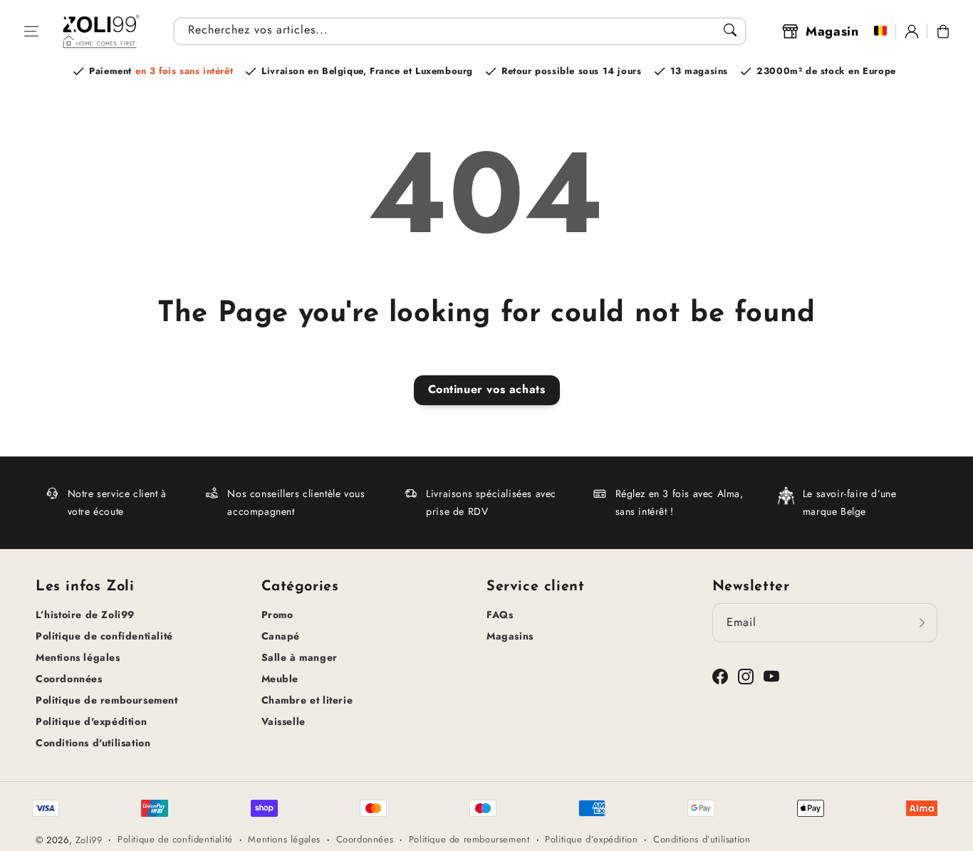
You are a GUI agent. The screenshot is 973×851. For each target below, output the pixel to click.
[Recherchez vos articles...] (730, 30)
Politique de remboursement (107, 700)
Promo (277, 614)
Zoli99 (89, 840)
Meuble (280, 679)
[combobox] (460, 31)
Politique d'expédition (91, 721)
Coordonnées (69, 679)
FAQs (499, 614)
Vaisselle (283, 721)
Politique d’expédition (591, 839)
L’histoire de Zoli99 (85, 614)
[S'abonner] (921, 622)
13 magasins (699, 71)
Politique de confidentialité (104, 636)
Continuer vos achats (487, 389)
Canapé (281, 636)
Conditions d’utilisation (701, 839)
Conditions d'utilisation (93, 743)
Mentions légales (78, 657)
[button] (31, 31)
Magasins (510, 636)
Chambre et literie (307, 700)
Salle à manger (299, 657)
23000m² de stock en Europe (826, 71)
